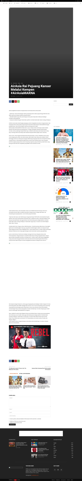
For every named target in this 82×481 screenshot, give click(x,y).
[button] (80, 3)
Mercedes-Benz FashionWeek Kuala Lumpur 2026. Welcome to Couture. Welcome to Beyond (63, 179)
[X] (80, 1)
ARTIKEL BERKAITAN (14, 373)
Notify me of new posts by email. (16, 422)
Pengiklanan (58, 479)
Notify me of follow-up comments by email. (18, 421)
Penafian (68, 479)
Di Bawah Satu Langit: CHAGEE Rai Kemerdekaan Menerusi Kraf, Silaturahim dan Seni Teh (15, 387)
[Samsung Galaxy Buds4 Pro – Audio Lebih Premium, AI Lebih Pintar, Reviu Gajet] (44, 380)
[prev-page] (9, 390)
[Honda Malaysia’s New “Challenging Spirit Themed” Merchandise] (34, 450)
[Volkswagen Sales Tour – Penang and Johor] (34, 444)
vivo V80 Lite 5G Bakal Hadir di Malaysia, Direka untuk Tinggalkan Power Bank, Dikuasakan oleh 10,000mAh (63, 217)
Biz (12, 6)
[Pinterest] (15, 101)
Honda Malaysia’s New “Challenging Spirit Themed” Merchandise (43, 449)
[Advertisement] (30, 107)
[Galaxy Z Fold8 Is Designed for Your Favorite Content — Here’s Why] (29, 380)
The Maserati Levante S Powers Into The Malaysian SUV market (17, 369)
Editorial (53, 479)
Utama (10, 6)
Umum (22, 83)
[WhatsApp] (18, 101)
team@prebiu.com (35, 475)
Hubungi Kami (63, 479)
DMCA (72, 479)
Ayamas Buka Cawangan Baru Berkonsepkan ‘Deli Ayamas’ (41, 369)
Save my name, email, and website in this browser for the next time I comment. (25, 418)
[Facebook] (76, 1)
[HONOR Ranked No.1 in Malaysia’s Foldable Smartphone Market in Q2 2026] (63, 193)
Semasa (19, 83)
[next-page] (11, 390)
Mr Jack (14, 96)
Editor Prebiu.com (59, 144)
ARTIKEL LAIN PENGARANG (24, 373)
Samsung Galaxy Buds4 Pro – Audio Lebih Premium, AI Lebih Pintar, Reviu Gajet (44, 387)
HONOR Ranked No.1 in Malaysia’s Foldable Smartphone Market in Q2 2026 (62, 198)
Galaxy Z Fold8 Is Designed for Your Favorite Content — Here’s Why (29, 387)
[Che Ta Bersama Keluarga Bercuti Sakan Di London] (34, 456)
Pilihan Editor (15, 83)
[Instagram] (78, 1)
